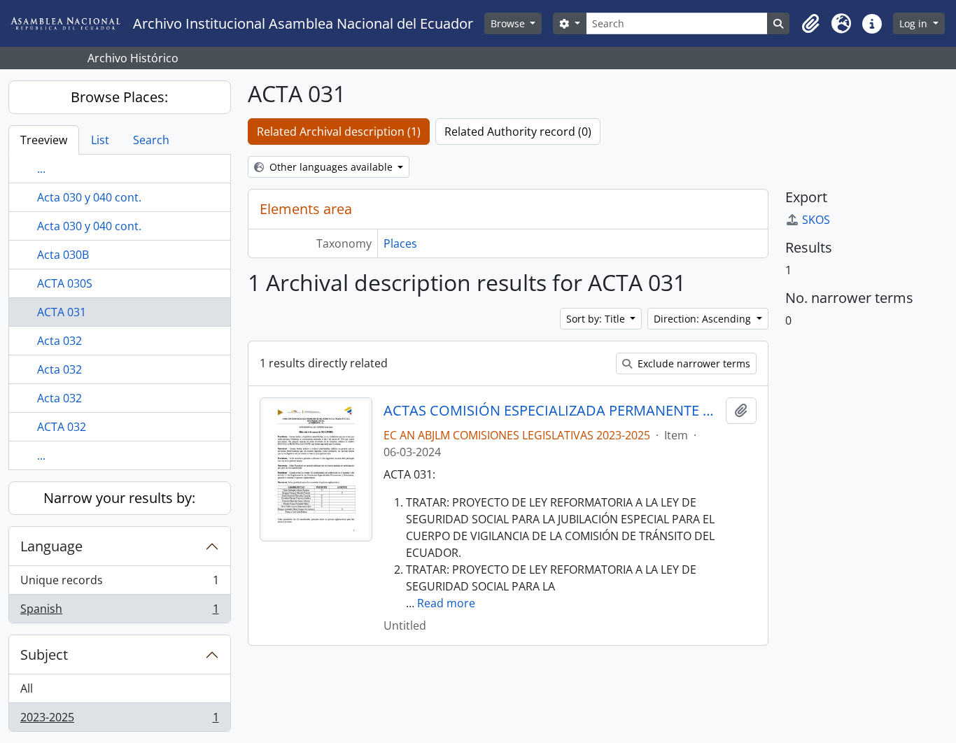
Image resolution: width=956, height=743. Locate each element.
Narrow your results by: (119, 497)
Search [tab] (151, 140)
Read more (446, 603)
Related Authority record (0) (517, 131)
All (26, 688)
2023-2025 (119, 720)
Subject (44, 654)
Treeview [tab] (43, 140)
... (41, 168)
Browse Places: (119, 96)
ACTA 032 (61, 426)
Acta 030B (63, 254)
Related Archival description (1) (339, 131)
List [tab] (100, 140)
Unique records (119, 583)
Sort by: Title (597, 318)
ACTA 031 (61, 312)
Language (51, 546)
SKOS (816, 219)
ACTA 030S (64, 283)
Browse (509, 23)
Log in (914, 23)
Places (400, 243)
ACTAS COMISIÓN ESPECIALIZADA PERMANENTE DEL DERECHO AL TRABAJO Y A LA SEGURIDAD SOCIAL (552, 410)
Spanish (119, 612)
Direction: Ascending (704, 318)
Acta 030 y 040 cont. (89, 197)
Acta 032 (59, 340)
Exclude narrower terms (692, 363)
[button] (810, 23)
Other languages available (331, 167)
